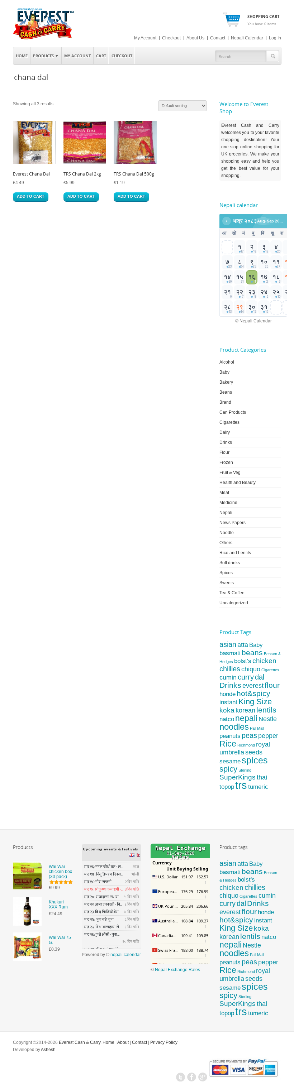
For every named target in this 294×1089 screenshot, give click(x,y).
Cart (101, 55)
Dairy (224, 432)
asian (227, 644)
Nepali (225, 512)
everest (253, 685)
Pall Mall (257, 728)
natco (226, 719)
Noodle (226, 532)
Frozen (226, 462)
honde (227, 694)
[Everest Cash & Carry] (43, 37)
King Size (255, 701)
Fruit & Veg (230, 472)
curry (246, 677)
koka (226, 710)
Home (22, 55)
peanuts (230, 735)
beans (252, 652)
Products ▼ (44, 54)
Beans (225, 392)
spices (255, 760)
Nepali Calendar (247, 37)
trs (241, 785)
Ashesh (48, 1049)
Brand (225, 402)
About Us (195, 37)
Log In (275, 37)
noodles (234, 726)
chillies (229, 669)
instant (228, 702)
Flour (224, 452)
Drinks (225, 442)
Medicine (228, 502)
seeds (253, 752)
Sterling (244, 770)
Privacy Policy (163, 1042)
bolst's (242, 661)
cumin (228, 677)
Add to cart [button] (30, 196)
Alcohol (226, 362)
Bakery (226, 382)
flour (272, 685)
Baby (224, 372)
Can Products (232, 412)
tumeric (258, 786)
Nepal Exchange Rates (177, 969)
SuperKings (237, 777)
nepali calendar (125, 954)
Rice (227, 743)
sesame (230, 761)
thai (262, 777)
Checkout (171, 37)
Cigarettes (229, 422)
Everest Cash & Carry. (80, 1042)
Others (225, 542)
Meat (224, 492)
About (123, 1042)
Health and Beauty (237, 482)
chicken (264, 661)
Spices (226, 572)
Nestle (268, 719)
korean (245, 710)
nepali (246, 718)
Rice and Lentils (235, 552)
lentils (266, 710)
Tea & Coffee (232, 592)
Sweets (226, 582)
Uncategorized (233, 602)
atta (242, 644)
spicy (228, 768)
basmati (230, 653)
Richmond (246, 745)
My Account (145, 37)
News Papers (232, 522)
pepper (268, 735)
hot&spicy (253, 693)
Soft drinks (229, 562)
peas (249, 735)
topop (226, 786)
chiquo (250, 669)
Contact (217, 37)
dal (259, 677)
